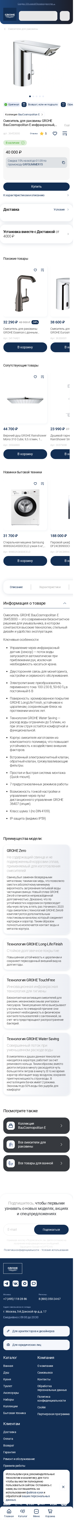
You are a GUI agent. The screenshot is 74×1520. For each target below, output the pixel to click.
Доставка (9, 1432)
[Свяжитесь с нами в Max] (24, 1283)
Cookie (41, 1407)
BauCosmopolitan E (29, 114)
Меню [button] (36, 1516)
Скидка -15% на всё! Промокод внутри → (36, 4)
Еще (67, 125)
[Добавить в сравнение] (65, 133)
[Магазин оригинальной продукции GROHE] (9, 14)
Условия (59, 209)
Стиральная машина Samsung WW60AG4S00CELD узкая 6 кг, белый (23, 544)
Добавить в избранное (55, 133)
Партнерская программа (53, 1414)
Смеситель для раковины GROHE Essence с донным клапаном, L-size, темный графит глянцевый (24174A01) (25, 330)
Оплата (8, 1438)
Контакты (44, 1379)
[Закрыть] (63, 1487)
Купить (36, 186)
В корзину (25, 347)
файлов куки (34, 1492)
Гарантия (9, 1452)
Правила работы (14, 1465)
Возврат (8, 1445)
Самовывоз (45, 1372)
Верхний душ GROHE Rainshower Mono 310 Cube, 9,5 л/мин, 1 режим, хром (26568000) (24, 437)
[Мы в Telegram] (6, 1283)
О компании (45, 1365)
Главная (9, 1516)
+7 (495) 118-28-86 (15, 1298)
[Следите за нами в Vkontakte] (15, 1283)
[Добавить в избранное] (35, 270)
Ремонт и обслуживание (19, 1459)
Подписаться (51, 1229)
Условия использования (55, 1250)
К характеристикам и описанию (23, 195)
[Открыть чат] (33, 1283)
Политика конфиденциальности (21, 1250)
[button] (30, 96)
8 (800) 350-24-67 (50, 1298)
